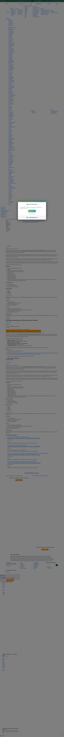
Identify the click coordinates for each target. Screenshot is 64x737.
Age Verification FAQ (32, 213)
